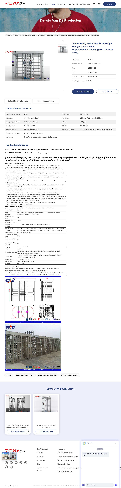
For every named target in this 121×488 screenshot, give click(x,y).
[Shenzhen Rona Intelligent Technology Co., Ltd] (15, 4)
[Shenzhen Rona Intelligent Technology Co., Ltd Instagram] (6, 463)
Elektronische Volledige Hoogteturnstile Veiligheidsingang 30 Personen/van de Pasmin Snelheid (17, 426)
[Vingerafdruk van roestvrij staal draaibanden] (46, 409)
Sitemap (16, 485)
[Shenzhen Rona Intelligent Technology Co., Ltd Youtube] (16, 463)
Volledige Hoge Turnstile (70, 375)
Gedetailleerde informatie (18, 101)
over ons (44, 4)
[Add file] (83, 485)
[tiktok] (21, 463)
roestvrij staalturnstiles (24, 375)
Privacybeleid (8, 485)
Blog (38, 464)
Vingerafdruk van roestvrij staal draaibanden (46, 426)
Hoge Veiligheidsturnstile (47, 375)
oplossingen (61, 4)
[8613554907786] (26, 463)
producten (52, 4)
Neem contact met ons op (43, 469)
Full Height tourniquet (28, 35)
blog (69, 4)
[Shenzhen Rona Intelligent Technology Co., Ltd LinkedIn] (11, 463)
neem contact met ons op (81, 4)
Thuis (38, 4)
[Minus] (116, 443)
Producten (16, 35)
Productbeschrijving (46, 101)
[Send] (116, 485)
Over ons (40, 452)
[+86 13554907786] (11, 467)
